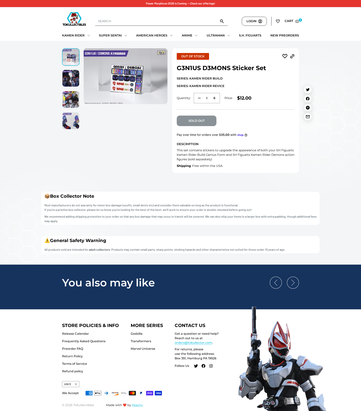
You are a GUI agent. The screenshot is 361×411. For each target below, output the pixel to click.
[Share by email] (308, 116)
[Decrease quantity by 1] (198, 98)
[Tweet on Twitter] (308, 89)
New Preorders (284, 35)
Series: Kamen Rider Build (200, 78)
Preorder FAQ (72, 348)
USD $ (67, 384)
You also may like (108, 282)
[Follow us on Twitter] (196, 366)
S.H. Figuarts (250, 35)
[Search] (222, 21)
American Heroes (151, 35)
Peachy (137, 405)
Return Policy (72, 356)
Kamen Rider (73, 35)
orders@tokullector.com (193, 342)
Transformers (141, 341)
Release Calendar (75, 333)
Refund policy (72, 371)
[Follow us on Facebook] (203, 366)
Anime (187, 35)
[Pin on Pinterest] (308, 107)
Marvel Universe (143, 348)
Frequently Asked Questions (83, 341)
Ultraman (216, 35)
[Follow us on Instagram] (211, 366)
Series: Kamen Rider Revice (200, 86)
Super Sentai (110, 35)
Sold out (197, 121)
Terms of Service (74, 364)
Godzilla (137, 333)
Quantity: (184, 98)
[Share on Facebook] (308, 98)
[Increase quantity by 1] (215, 98)
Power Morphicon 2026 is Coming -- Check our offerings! (180, 3)
